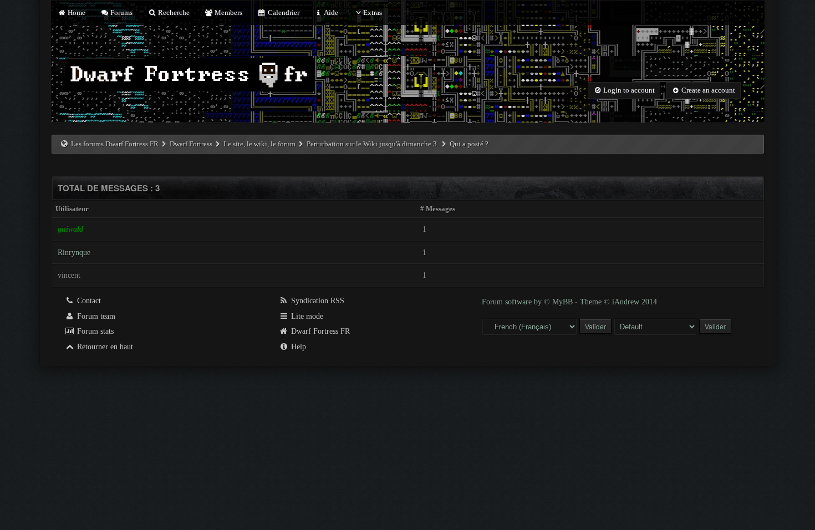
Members (227, 12)
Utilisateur (72, 209)
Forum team (95, 316)
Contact (88, 301)
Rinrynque (74, 252)
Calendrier (282, 12)
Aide (330, 12)
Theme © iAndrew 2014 (618, 302)
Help (297, 347)
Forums (121, 12)
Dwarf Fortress (191, 144)
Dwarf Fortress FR (319, 331)
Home (75, 12)
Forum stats (94, 331)
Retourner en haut (104, 347)
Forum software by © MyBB (528, 302)
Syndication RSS (316, 301)
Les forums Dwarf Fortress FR (115, 144)
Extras (372, 12)
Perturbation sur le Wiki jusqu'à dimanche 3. (373, 144)
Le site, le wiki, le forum (259, 144)
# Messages (437, 209)
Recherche (172, 12)
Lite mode (306, 316)
